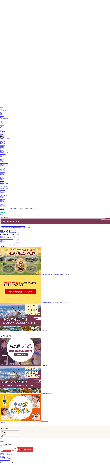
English (1, 112)
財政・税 (2, 201)
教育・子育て (9, 208)
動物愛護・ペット (3, 161)
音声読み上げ (3, 139)
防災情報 (2, 146)
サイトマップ (3, 461)
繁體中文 (2, 114)
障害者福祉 (2, 174)
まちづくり (2, 157)
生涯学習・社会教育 (4, 183)
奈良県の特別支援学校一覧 (5, 237)
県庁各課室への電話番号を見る (6, 454)
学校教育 (2, 181)
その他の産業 (3, 192)
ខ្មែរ (0, 127)
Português (2, 125)
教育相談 (2, 241)
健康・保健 (2, 172)
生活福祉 (2, 177)
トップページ (3, 208)
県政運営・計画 (3, 200)
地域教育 (2, 184)
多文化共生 (2, 166)
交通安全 (2, 150)
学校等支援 (2, 242)
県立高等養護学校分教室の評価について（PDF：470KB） (13, 226)
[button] (2, 109)
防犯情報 (2, 148)
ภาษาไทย (2, 123)
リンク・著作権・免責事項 (5, 458)
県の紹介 (2, 197)
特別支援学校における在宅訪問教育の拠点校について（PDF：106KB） (16, 227)
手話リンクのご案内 (4, 453)
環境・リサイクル (3, 156)
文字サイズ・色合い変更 (5, 138)
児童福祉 (2, 175)
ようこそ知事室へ (3, 206)
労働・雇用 (2, 193)
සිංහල (1, 130)
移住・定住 (2, 164)
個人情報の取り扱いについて (6, 457)
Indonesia (1, 120)
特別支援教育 (20, 208)
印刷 (1, 214)
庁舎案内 (2, 456)
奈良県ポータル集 (3, 422)
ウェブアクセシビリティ (5, 460)
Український (2, 131)
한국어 (1, 117)
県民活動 (2, 159)
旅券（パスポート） (4, 165)
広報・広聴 (2, 199)
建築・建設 (2, 191)
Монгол (1, 128)
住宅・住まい (3, 155)
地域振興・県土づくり (4, 204)
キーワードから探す (5, 428)
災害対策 (2, 147)
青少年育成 (2, 182)
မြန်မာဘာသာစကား (4, 118)
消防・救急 (2, 151)
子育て (1, 179)
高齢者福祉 (2, 173)
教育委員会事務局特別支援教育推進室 (8, 232)
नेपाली (1, 122)
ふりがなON (2, 141)
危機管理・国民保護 (4, 152)
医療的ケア (2, 240)
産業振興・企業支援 (4, 188)
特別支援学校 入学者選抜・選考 (6, 239)
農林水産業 (2, 190)
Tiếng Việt (2, 116)
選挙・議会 (2, 205)
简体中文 (2, 113)
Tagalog (1, 121)
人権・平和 (2, 168)
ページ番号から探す (5, 432)
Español (1, 126)
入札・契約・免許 (3, 195)
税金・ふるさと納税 (4, 163)
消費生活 (2, 160)
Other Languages (3, 132)
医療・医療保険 (3, 170)
